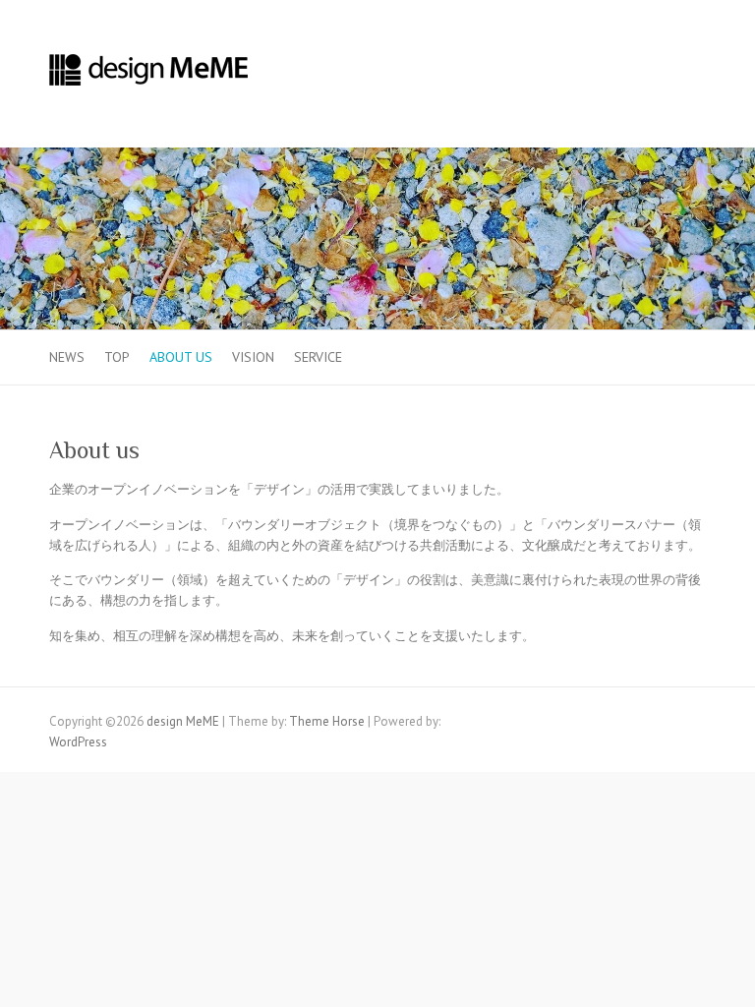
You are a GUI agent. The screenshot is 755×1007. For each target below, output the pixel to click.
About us (180, 357)
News (67, 357)
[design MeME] (150, 74)
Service (318, 357)
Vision (253, 357)
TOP (117, 357)
